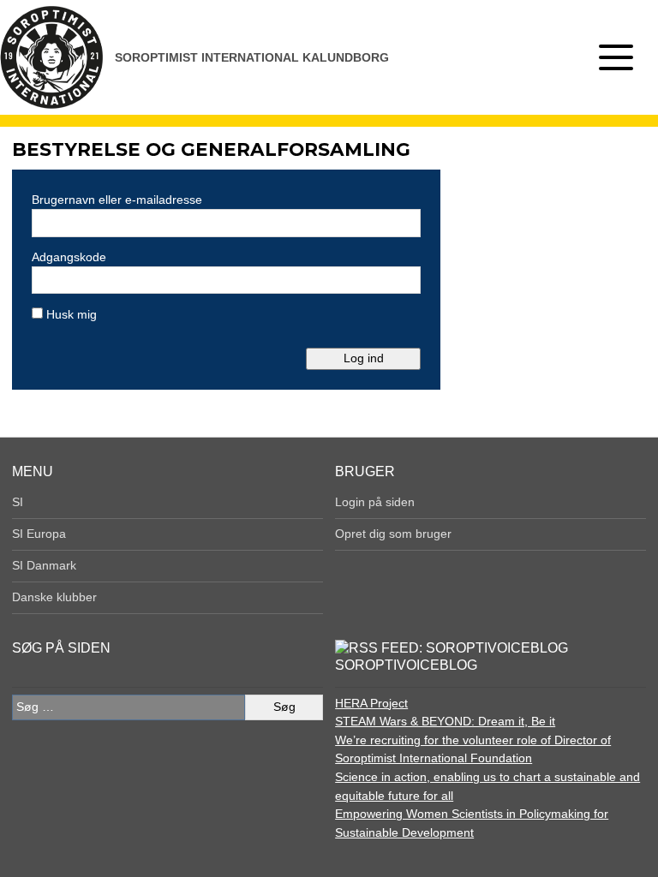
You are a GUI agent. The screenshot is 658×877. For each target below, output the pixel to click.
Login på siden (375, 502)
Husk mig (70, 314)
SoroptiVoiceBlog (406, 665)
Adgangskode (69, 257)
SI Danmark (44, 565)
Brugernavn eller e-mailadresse (117, 199)
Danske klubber (54, 597)
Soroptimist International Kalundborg (252, 57)
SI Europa (39, 533)
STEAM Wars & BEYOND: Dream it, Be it (445, 721)
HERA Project (371, 703)
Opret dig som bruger (393, 533)
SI (17, 502)
